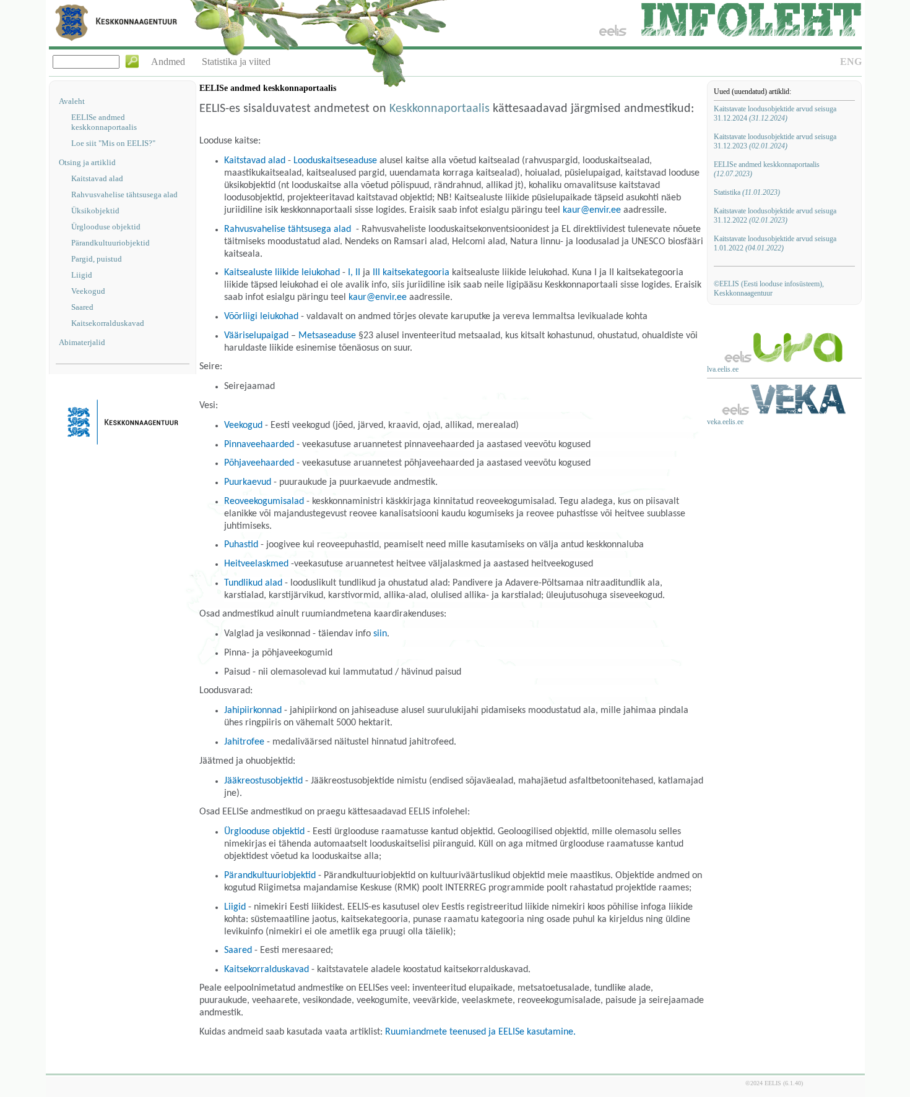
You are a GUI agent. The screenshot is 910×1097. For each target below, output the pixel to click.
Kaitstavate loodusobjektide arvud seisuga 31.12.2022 (775, 215)
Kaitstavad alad (97, 178)
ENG (851, 61)
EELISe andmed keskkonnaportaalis (104, 122)
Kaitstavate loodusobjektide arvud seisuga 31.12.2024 (775, 113)
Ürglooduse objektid (106, 226)
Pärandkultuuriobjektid (110, 242)
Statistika (747, 192)
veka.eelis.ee (725, 421)
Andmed (168, 61)
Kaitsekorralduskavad (107, 323)
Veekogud (88, 291)
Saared (82, 307)
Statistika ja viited (236, 61)
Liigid (81, 275)
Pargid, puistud (96, 258)
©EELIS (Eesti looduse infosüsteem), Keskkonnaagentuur (769, 288)
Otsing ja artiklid (87, 162)
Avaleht (72, 101)
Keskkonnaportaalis (439, 109)
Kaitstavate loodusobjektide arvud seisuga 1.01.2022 (775, 243)
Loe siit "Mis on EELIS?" (113, 143)
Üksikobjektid (95, 210)
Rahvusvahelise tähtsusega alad (124, 194)
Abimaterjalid (82, 342)
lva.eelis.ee (723, 369)
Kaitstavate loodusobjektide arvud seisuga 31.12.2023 (775, 141)
